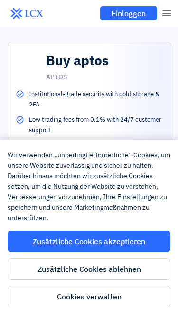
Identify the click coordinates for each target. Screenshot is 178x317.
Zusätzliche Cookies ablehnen (89, 269)
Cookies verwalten (89, 296)
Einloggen (129, 13)
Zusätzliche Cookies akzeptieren (89, 241)
